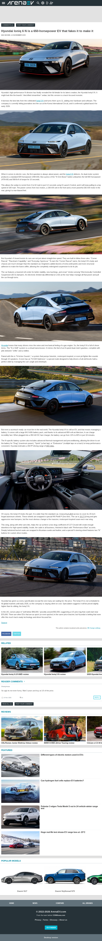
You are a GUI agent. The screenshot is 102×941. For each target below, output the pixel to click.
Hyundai (4, 345)
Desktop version (51, 938)
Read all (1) (7, 704)
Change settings (94, 628)
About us (63, 920)
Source (4, 623)
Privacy (38, 920)
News (35, 903)
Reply (97, 697)
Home (11, 903)
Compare (60, 903)
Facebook (6, 634)
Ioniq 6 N (69, 174)
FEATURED (6, 750)
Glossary (53, 920)
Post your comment (25, 25)
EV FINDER (51, 928)
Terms (45, 920)
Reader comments (12, 681)
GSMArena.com (59, 915)
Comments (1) (7, 25)
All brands (87, 903)
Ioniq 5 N (40, 101)
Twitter (17, 634)
